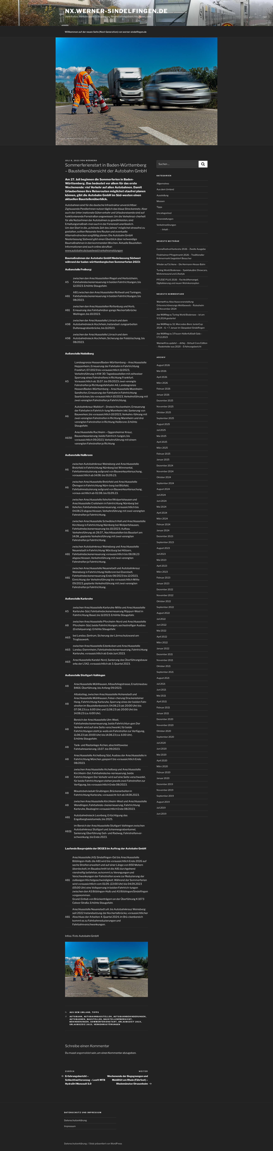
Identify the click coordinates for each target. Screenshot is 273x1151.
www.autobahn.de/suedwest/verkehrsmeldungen (94, 250)
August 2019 (163, 801)
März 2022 (162, 642)
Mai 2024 (161, 506)
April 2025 (162, 441)
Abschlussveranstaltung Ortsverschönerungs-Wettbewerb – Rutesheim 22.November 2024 (180, 305)
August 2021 (163, 678)
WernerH (91, 160)
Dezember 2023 (165, 536)
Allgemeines (163, 183)
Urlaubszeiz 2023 (81, 1024)
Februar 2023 (163, 577)
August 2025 (163, 424)
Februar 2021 (163, 707)
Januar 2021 (163, 713)
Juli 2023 (161, 554)
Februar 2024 (163, 524)
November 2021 (165, 660)
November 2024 (165, 471)
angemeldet (84, 1052)
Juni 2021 (161, 689)
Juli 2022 (161, 619)
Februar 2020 (163, 772)
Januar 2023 (163, 583)
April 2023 (162, 565)
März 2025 (162, 447)
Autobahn (76, 1016)
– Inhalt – (165, 229)
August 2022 (163, 613)
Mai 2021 (161, 695)
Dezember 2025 (165, 400)
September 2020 (165, 736)
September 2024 (165, 483)
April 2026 (162, 377)
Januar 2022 (163, 648)
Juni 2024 (162, 501)
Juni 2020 (162, 748)
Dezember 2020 (165, 719)
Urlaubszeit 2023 (129, 1022)
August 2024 (163, 489)
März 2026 (162, 382)
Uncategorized (164, 213)
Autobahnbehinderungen (129, 1016)
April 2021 (162, 701)
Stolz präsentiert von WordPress (105, 1143)
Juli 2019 (161, 807)
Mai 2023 (161, 560)
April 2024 (162, 512)
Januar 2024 (163, 530)
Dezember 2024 (165, 465)
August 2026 (163, 365)
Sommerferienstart (103, 1022)
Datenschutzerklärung (75, 1120)
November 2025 (165, 406)
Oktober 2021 (164, 666)
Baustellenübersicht (117, 1019)
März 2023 (162, 571)
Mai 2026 (161, 371)
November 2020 (165, 725)
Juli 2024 (161, 495)
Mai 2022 (161, 630)
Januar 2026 (163, 394)
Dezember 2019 (165, 784)
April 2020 (162, 760)
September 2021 (165, 672)
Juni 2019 (161, 813)
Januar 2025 (163, 459)
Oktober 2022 (164, 601)
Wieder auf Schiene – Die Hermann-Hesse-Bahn (181, 264)
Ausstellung (162, 195)
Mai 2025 (161, 436)
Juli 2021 (161, 683)
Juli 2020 (161, 742)
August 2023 (163, 548)
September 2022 (165, 607)
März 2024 (162, 518)
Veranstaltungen (165, 218)
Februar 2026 (163, 388)
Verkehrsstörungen (107, 1024)
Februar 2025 (163, 453)
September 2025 (165, 418)
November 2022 (165, 595)
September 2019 (165, 795)
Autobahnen (77, 1019)
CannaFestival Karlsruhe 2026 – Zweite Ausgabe (181, 249)
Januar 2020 (163, 778)
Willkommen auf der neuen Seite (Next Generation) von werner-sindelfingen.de (105, 31)
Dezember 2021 (165, 654)
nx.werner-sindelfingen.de (116, 11)
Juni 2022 (161, 624)
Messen (161, 201)
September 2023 (165, 542)
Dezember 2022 (165, 589)
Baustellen (94, 1019)
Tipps (95, 1012)
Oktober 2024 (164, 477)
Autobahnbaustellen (98, 1016)
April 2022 (162, 636)
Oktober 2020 (164, 731)
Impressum (70, 1126)
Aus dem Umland (80, 1012)
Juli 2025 (161, 430)
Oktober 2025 (164, 412)
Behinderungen (79, 1022)
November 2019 (165, 790)
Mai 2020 (162, 754)
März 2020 (162, 766)
